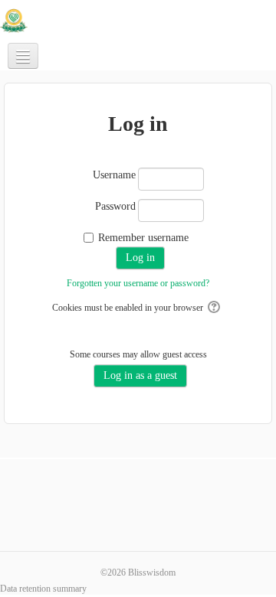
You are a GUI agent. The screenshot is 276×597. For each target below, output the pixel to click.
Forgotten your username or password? (138, 283)
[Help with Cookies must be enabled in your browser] (215, 307)
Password (115, 206)
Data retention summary (43, 588)
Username (114, 175)
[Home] (14, 20)
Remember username (143, 237)
